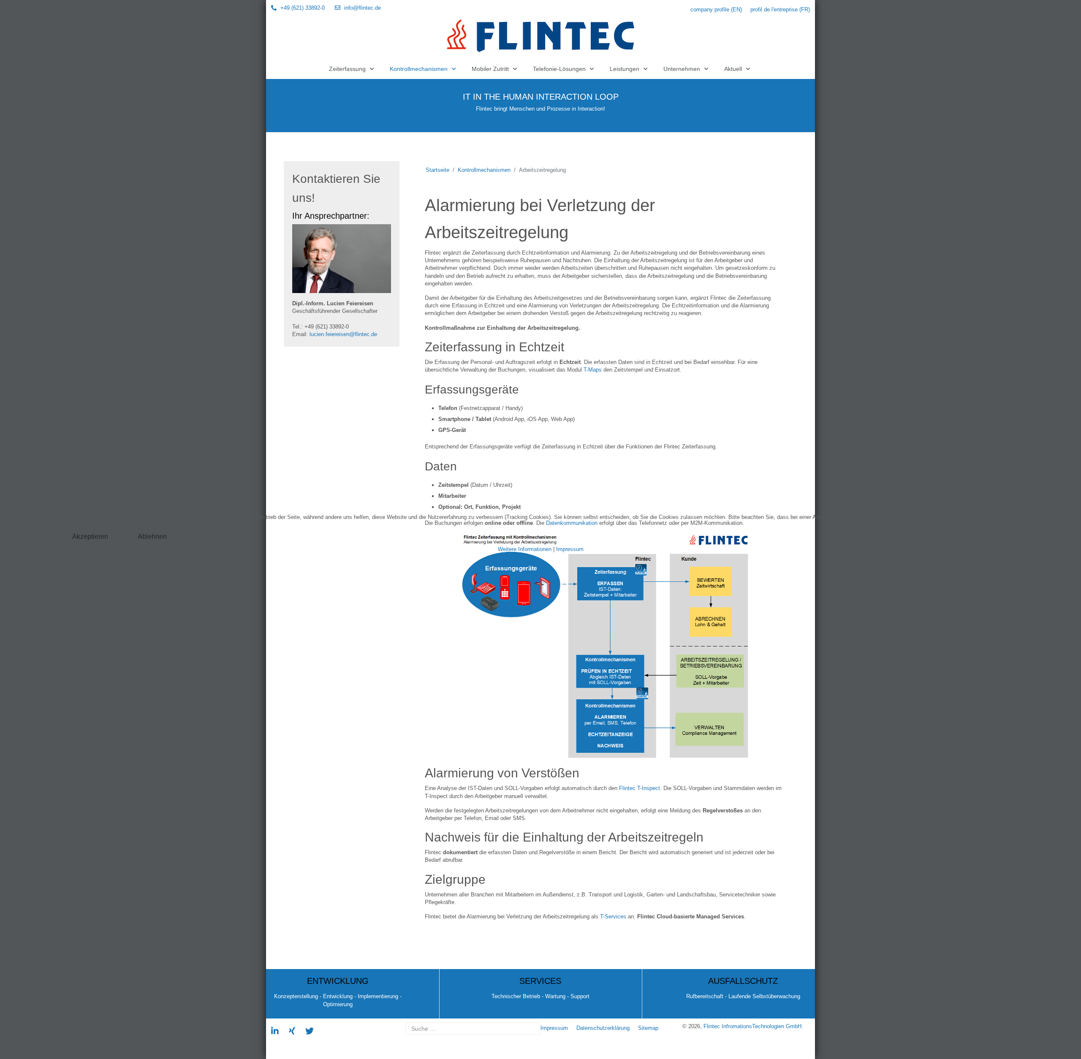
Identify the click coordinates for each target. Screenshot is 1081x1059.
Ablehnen (152, 536)
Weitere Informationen (524, 549)
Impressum (570, 549)
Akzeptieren (90, 536)
